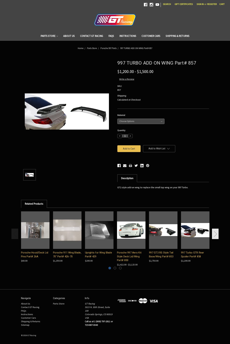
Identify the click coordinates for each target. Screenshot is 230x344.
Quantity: (121, 130)
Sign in (200, 4)
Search (167, 4)
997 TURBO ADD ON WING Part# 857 (136, 48)
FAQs (111, 36)
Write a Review (126, 79)
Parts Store (48, 36)
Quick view (35, 230)
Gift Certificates (184, 4)
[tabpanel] (35, 237)
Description (127, 178)
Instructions (127, 36)
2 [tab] (115, 268)
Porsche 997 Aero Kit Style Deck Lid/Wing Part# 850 (129, 256)
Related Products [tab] (34, 203)
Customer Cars (151, 36)
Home (80, 48)
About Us (69, 36)
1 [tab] (109, 268)
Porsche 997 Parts (109, 48)
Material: (121, 115)
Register (212, 4)
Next (215, 234)
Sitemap (25, 324)
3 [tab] (120, 268)
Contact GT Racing (91, 36)
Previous (14, 234)
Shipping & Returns (177, 36)
